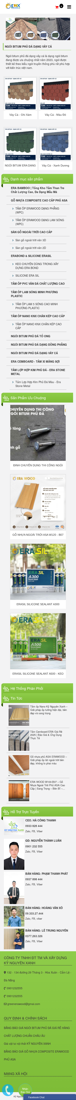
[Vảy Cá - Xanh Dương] (55, 144)
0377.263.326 (33, 936)
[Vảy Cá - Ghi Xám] (20, 93)
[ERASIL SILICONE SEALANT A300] (38, 572)
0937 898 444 (33, 879)
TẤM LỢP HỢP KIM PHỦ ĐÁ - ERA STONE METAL (38, 372)
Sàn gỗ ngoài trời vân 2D (30, 248)
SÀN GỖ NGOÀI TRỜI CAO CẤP (31, 232)
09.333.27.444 (34, 913)
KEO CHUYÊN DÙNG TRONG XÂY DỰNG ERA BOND (36, 266)
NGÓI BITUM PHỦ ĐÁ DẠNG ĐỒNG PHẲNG (39, 344)
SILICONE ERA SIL (27, 275)
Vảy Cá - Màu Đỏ (55, 114)
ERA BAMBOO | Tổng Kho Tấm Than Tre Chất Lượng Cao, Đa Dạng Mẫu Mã (37, 190)
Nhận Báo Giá (25, 1090)
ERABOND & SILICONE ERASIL (31, 256)
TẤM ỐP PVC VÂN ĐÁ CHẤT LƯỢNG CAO (38, 283)
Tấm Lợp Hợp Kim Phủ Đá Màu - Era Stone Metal (38, 384)
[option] (38, 437)
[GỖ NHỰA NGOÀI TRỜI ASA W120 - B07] (38, 502)
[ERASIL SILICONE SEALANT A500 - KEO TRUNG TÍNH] (38, 641)
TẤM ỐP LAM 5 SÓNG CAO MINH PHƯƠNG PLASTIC (36, 306)
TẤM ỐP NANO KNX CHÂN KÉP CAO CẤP (38, 316)
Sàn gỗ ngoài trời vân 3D (30, 240)
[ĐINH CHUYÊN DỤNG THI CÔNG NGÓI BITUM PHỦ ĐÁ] (38, 433)
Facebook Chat (36, 1097)
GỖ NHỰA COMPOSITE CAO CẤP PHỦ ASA (39, 200)
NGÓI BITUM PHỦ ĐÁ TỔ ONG (30, 336)
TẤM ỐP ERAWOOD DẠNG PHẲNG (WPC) (37, 210)
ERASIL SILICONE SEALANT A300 (38, 604)
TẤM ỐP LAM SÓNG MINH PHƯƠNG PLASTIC (34, 294)
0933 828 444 (33, 826)
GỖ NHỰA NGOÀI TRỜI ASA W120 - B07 (38, 534)
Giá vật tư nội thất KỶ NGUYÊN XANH (27, 1044)
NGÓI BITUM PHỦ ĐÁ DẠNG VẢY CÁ (34, 353)
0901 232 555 (33, 846)
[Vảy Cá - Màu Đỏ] (55, 93)
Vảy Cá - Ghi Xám (20, 114)
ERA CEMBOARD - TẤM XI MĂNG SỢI (35, 361)
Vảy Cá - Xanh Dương (55, 165)
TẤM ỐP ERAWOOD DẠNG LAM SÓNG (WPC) (39, 222)
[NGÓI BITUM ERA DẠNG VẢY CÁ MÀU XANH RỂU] (20, 144)
